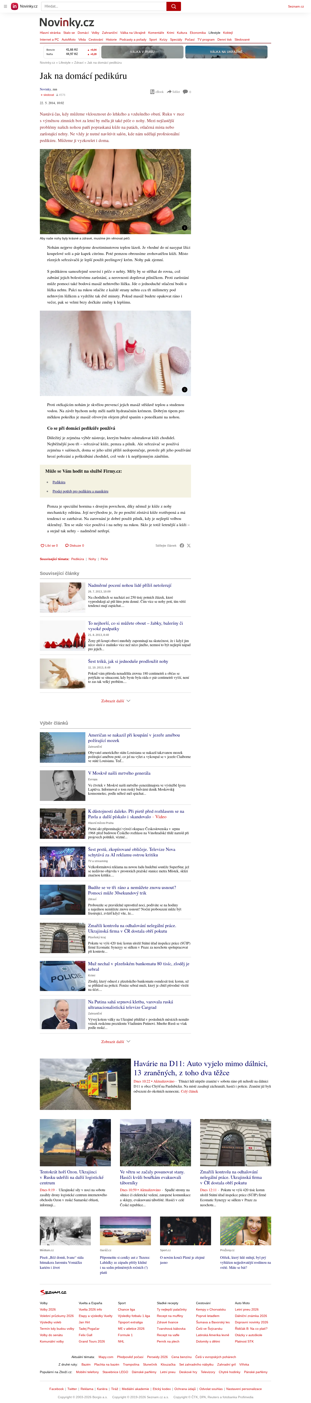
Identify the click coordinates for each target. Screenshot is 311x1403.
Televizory (208, 1372)
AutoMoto (69, 39)
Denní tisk (224, 39)
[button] (115, 191)
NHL (121, 1341)
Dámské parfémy (144, 1372)
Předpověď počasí (130, 1357)
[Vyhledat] (173, 6)
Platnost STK (244, 1341)
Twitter (72, 1389)
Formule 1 (125, 1335)
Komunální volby (52, 1341)
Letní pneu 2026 (247, 1309)
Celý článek (189, 1091)
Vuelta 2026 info (90, 1309)
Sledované (242, 39)
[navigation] (5, 6)
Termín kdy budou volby (57, 1328)
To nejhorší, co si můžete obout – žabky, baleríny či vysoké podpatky (135, 626)
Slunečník (150, 1364)
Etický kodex (162, 1389)
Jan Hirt (84, 1322)
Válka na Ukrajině (132, 32)
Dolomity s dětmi (208, 1341)
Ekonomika (198, 32)
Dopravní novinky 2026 (251, 1322)
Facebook (56, 1389)
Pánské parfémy (256, 1372)
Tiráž (114, 1389)
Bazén (86, 1364)
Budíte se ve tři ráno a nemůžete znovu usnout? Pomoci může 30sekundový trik (132, 890)
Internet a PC (49, 39)
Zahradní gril (226, 1364)
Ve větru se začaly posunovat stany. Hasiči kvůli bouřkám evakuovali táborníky (152, 1177)
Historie (111, 39)
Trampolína (131, 1364)
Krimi (170, 32)
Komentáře (156, 32)
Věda (82, 39)
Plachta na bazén (106, 1364)
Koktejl (228, 32)
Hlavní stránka (50, 32)
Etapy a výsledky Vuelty (95, 1316)
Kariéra (102, 1389)
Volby (95, 32)
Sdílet (176, 91)
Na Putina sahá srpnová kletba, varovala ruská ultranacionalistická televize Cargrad (130, 1004)
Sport (153, 39)
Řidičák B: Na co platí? (251, 1328)
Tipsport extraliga (130, 1322)
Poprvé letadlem (207, 1316)
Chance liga (126, 1309)
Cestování (96, 39)
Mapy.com (106, 1357)
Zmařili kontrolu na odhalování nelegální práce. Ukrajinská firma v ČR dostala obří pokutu (132, 928)
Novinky (45, 89)
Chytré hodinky (229, 1372)
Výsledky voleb (50, 1322)
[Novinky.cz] (67, 23)
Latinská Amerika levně (212, 1335)
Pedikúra (59, 482)
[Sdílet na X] (188, 545)
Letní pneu (168, 1372)
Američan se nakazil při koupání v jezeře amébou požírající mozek (134, 737)
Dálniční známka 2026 (251, 1316)
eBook (160, 91)
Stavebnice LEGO (115, 1372)
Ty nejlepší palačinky (172, 1309)
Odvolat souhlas (211, 1389)
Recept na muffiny (170, 1316)
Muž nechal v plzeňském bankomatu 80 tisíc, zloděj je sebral (138, 966)
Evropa (92, 779)
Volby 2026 (48, 1309)
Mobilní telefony (87, 1372)
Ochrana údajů (185, 1389)
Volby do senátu (51, 1335)
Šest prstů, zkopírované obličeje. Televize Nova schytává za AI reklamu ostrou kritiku (131, 852)
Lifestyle (214, 32)
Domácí (83, 32)
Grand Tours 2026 (92, 1341)
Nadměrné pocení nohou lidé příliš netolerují (129, 585)
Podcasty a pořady (133, 39)
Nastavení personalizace (244, 1389)
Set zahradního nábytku (196, 1364)
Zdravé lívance (167, 1322)
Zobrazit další (112, 700)
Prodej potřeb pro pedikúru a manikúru (80, 491)
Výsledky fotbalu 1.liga (134, 1316)
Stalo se (69, 32)
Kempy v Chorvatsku (211, 1309)
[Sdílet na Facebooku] (182, 545)
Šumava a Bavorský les (213, 1322)
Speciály (176, 39)
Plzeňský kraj (97, 937)
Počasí (190, 39)
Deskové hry (188, 1372)
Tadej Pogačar (89, 1328)
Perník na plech (168, 1341)
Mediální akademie (135, 1389)
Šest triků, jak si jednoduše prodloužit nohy (128, 661)
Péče (104, 559)
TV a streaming (98, 861)
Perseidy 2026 (157, 1357)
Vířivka (244, 1364)
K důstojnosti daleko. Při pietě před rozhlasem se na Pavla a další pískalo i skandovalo (136, 814)
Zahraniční (109, 32)
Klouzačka (168, 1364)
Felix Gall (85, 1335)
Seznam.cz (296, 6)
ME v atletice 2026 (131, 1328)
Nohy (92, 559)
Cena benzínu (181, 1357)
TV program (206, 39)
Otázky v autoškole (248, 1335)
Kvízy (163, 39)
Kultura (182, 32)
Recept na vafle (168, 1335)
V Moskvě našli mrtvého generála (119, 773)
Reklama (87, 1389)
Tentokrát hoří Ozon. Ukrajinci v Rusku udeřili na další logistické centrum (72, 1177)
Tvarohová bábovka (171, 1328)
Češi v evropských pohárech (215, 1357)
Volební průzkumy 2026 (57, 1316)
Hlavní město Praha (101, 823)
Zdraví (92, 899)
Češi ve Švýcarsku (209, 1328)
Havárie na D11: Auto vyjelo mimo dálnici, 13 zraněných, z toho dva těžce (201, 1068)
